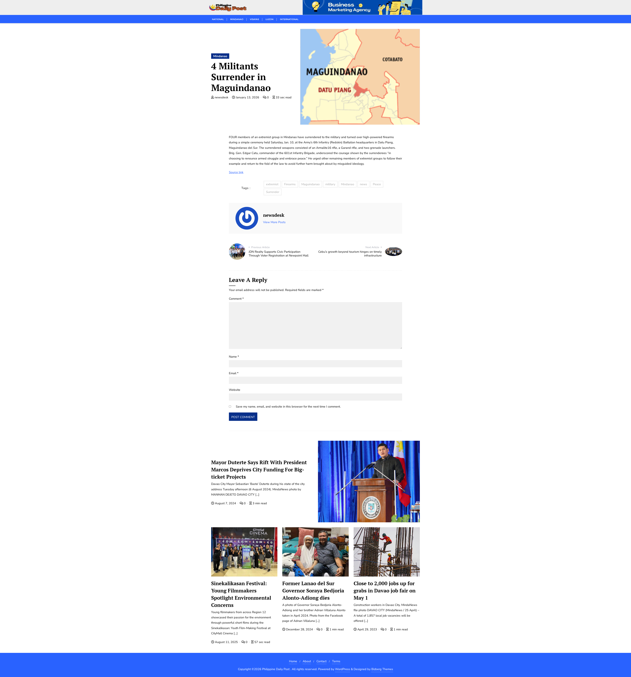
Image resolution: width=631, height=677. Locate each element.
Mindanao (220, 56)
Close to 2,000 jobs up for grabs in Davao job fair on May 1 (385, 590)
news (363, 184)
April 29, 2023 (367, 629)
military (330, 184)
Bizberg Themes (382, 669)
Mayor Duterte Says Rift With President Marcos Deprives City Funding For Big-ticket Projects (259, 469)
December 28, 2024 (299, 629)
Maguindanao (310, 184)
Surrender (272, 192)
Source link (236, 172)
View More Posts (274, 222)
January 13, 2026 (247, 97)
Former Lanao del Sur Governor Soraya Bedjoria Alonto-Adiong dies (313, 590)
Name (234, 357)
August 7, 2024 (225, 503)
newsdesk (221, 97)
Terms (336, 661)
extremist (272, 184)
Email (233, 373)
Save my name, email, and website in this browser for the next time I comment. (288, 407)
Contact (321, 661)
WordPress (342, 669)
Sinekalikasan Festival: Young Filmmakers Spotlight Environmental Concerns (241, 594)
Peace (377, 184)
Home (293, 661)
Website (234, 390)
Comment (236, 299)
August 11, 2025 (226, 642)
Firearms (290, 184)
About (307, 661)
